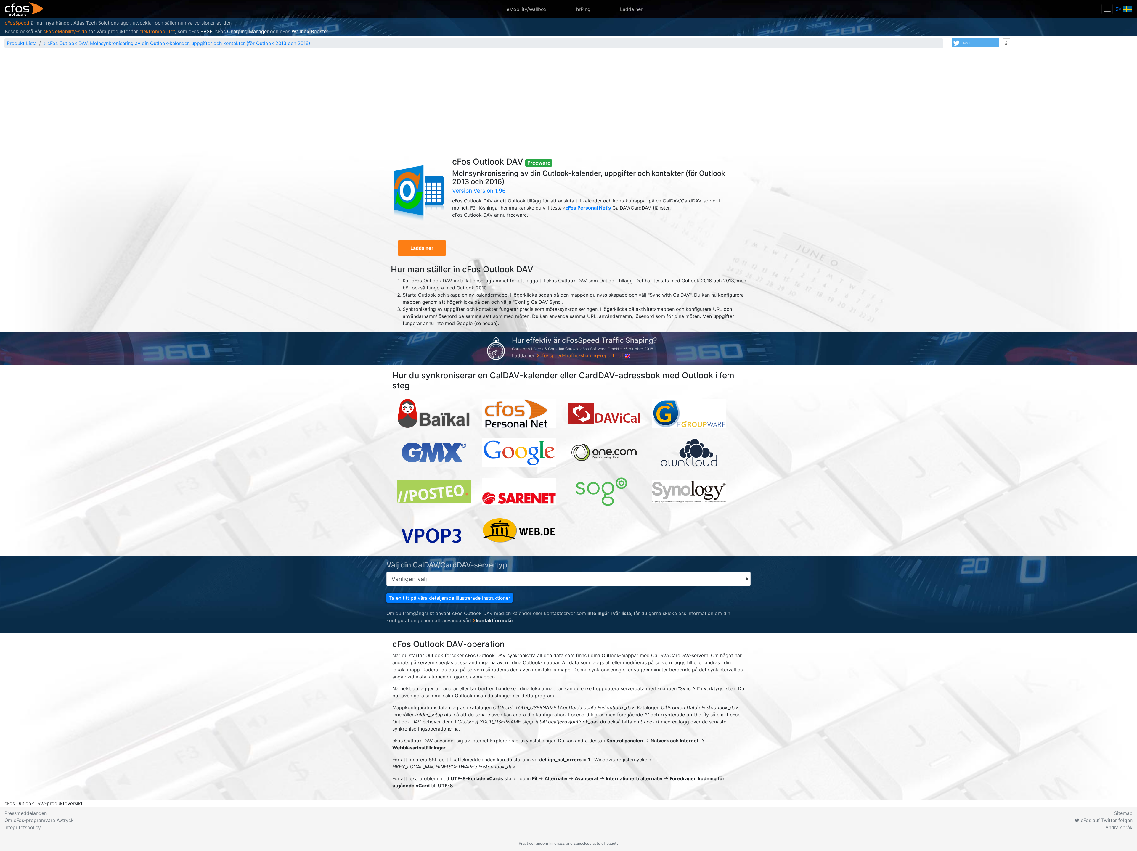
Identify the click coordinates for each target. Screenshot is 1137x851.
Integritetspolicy (22, 827)
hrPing (583, 9)
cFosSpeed (17, 23)
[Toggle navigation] (1107, 9)
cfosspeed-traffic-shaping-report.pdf (582, 355)
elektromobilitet (157, 31)
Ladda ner (631, 9)
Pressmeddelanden (25, 813)
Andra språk (1119, 827)
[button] (975, 42)
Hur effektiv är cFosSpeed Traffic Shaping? (584, 340)
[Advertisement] (568, 97)
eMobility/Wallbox (527, 9)
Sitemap (1123, 813)
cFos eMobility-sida (65, 31)
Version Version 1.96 (479, 190)
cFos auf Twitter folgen (1106, 820)
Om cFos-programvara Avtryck (39, 820)
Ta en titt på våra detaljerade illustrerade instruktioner (449, 598)
